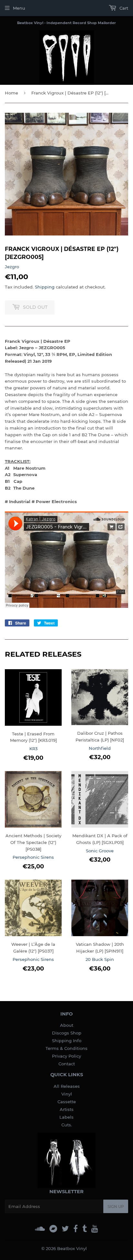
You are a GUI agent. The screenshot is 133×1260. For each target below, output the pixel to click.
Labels (66, 1117)
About (66, 1025)
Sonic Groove (100, 850)
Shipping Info (66, 1040)
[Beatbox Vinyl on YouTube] (94, 1228)
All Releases (67, 1086)
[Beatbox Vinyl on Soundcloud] (40, 1228)
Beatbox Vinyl (72, 1248)
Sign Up (115, 1206)
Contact (66, 1063)
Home (11, 92)
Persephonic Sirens (33, 857)
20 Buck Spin (100, 959)
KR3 (33, 748)
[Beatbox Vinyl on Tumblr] (84, 1228)
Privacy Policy (66, 1056)
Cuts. (66, 1124)
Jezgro (12, 266)
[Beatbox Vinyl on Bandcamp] (53, 1228)
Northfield (100, 748)
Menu (19, 8)
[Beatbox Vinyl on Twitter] (65, 1228)
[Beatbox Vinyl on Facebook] (75, 1228)
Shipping (45, 286)
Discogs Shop (66, 1032)
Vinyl (66, 1093)
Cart (123, 8)
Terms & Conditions (66, 1048)
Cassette (66, 1101)
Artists (67, 1109)
